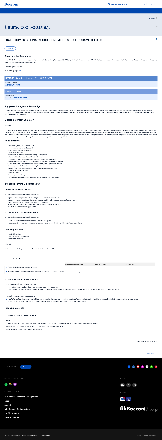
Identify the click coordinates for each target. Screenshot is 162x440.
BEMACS (10, 48)
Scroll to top (150, 353)
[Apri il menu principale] (156, 4)
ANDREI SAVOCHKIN (12, 85)
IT (148, 4)
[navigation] (81, 10)
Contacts (25, 366)
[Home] (11, 4)
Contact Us (151, 18)
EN (144, 4)
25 (20, 71)
